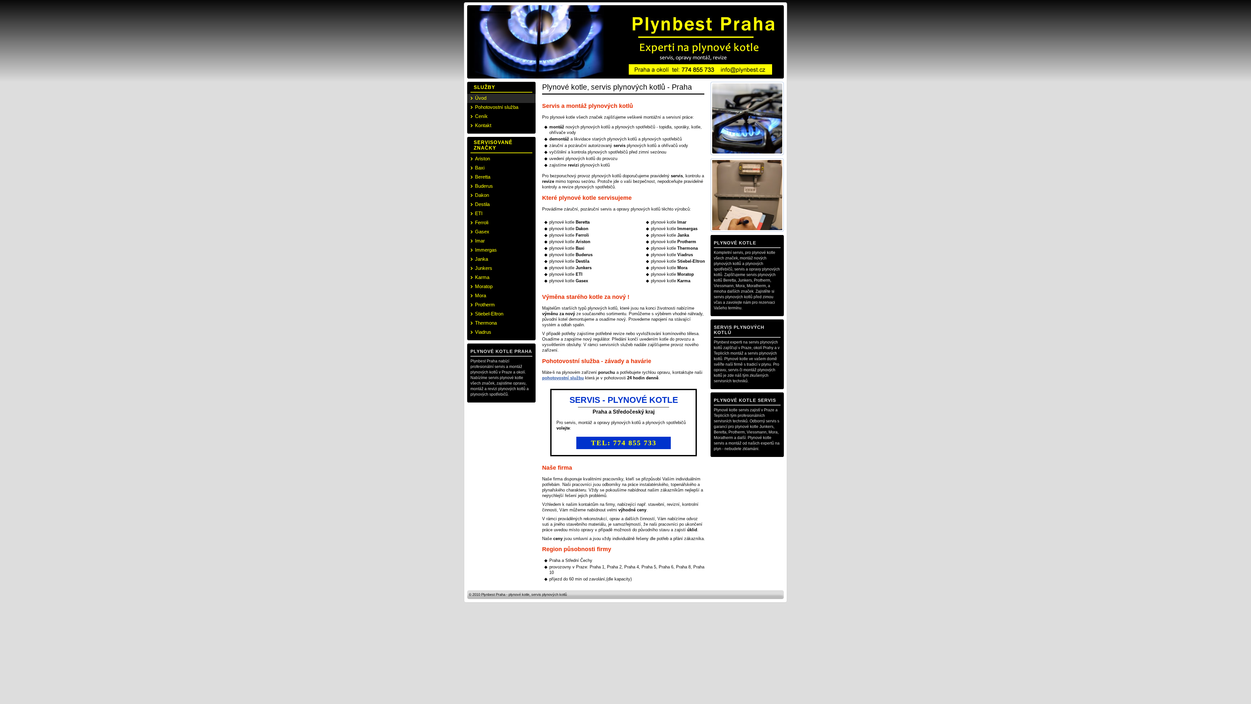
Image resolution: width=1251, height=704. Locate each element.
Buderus (484, 186)
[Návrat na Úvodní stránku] (543, 40)
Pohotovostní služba (496, 107)
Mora (480, 295)
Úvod (480, 98)
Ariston (482, 158)
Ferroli (481, 222)
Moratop (484, 286)
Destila (482, 204)
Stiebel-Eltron (489, 313)
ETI (478, 213)
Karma (482, 277)
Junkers (483, 268)
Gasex (482, 231)
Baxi (479, 167)
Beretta (482, 177)
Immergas (486, 250)
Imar (480, 240)
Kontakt (483, 125)
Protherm (485, 304)
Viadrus (483, 332)
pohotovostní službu (563, 377)
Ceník (481, 116)
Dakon (482, 195)
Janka (481, 259)
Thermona (486, 323)
